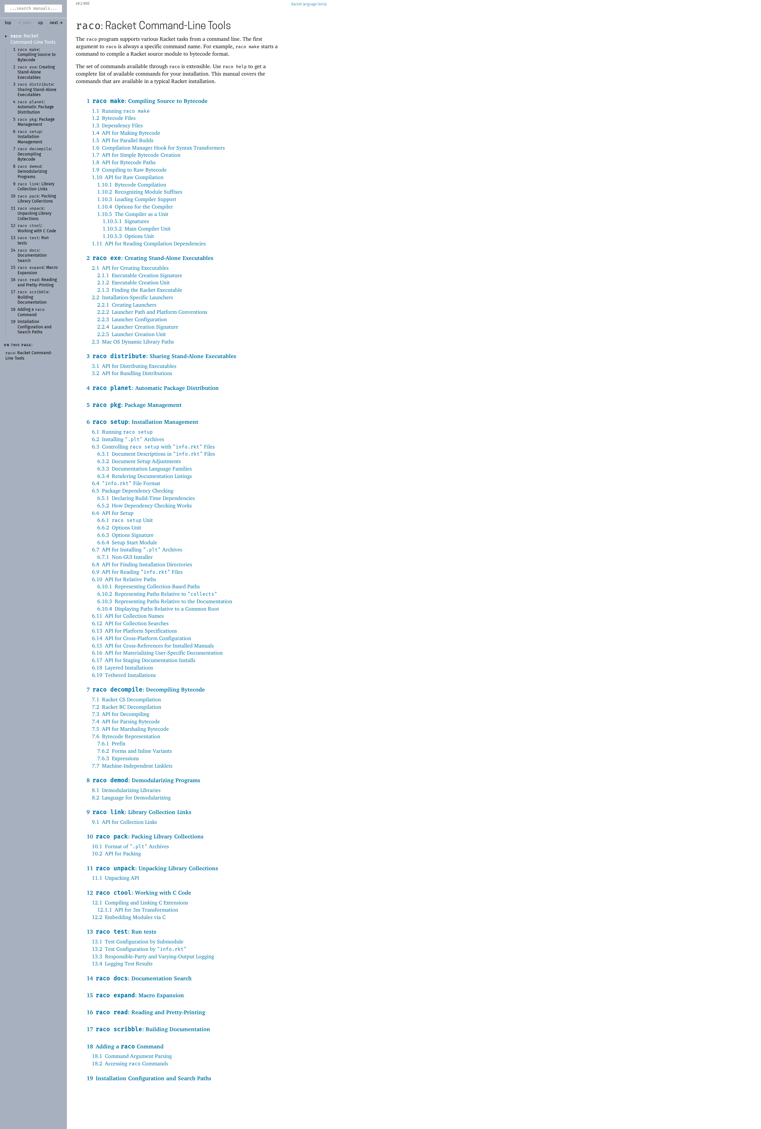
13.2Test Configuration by (139, 949)
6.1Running (122, 432)
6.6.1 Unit (125, 520)
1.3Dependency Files (117, 125)
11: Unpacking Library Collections (152, 868)
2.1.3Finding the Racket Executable (139, 290)
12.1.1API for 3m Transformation (137, 910)
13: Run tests (121, 931)
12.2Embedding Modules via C (129, 917)
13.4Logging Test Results (122, 963)
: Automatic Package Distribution (36, 107)
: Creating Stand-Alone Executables (36, 72)
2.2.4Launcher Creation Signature (137, 327)
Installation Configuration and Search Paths (34, 327)
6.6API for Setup (112, 513)
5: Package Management (134, 404)
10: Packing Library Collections (145, 836)
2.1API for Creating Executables (130, 268)
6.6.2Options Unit (119, 527)
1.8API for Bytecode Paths (123, 162)
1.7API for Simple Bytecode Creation (136, 155)
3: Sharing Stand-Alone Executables (161, 356)
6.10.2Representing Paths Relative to (157, 594)
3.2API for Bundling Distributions (132, 373)
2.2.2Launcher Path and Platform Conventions (152, 312)
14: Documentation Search (139, 978)
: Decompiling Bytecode (35, 154)
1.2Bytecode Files (114, 118)
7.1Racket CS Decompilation (126, 699)
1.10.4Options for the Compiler (135, 206)
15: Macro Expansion (135, 995)
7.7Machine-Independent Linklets (132, 766)
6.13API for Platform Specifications (134, 631)
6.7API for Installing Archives (137, 549)
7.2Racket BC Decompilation (126, 707)
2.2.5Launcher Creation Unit (131, 334)
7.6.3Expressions (118, 758)
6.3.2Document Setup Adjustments (139, 461)
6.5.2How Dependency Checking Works (144, 505)
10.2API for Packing (116, 853)
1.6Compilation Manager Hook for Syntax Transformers (158, 148)
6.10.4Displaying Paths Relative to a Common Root (158, 609)
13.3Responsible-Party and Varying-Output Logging (153, 956)
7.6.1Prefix (111, 743)
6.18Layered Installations (122, 667)
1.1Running (121, 111)
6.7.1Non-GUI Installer (125, 557)
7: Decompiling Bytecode (146, 689)
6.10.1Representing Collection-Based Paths (148, 586)
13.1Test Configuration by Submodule (137, 941)
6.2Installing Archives (128, 439)
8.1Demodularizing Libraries (126, 790)
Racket (296, 4)
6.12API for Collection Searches (130, 623)
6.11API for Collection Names (128, 616)
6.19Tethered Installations (124, 675)
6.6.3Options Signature (125, 535)
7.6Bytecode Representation (126, 736)
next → (56, 23)
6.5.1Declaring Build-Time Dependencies (146, 498)
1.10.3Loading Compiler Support (136, 199)
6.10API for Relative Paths (124, 579)
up (40, 23)
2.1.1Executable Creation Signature (139, 275)
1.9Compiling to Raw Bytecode (129, 170)
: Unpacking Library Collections (34, 213)
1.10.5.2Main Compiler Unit (137, 228)
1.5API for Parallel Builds (122, 140)
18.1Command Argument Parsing (132, 1056)
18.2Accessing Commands (130, 1063)
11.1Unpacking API (115, 878)
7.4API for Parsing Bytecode (126, 721)
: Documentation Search (32, 255)
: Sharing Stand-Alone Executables (37, 89)
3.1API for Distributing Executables (134, 366)
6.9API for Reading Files (137, 572)
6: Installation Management (142, 421)
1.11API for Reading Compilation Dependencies (149, 243)
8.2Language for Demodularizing (131, 797)
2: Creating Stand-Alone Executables (150, 257)
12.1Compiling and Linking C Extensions (140, 902)
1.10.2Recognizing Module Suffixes (139, 192)
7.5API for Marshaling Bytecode (130, 729)
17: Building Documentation (148, 1029)
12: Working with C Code (139, 892)
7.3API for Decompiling (120, 714)
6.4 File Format (126, 483)
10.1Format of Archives (130, 846)
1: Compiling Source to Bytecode (147, 100)
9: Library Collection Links (139, 812)
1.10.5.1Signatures (126, 221)
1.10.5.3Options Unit (128, 236)
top (8, 23)
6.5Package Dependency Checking (132, 490)
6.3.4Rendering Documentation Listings (144, 476)
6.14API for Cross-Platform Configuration (141, 638)
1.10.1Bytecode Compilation (131, 184)
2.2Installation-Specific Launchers (132, 297)
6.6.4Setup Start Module (127, 542)
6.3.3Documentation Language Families (144, 468)
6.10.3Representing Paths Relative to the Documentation (164, 601)
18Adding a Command (125, 1046)
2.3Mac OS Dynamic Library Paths (133, 341)
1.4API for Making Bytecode (126, 133)
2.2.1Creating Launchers (126, 305)
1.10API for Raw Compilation (127, 177)
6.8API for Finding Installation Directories (142, 564)
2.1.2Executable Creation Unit (133, 282)
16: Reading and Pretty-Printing (146, 1012)
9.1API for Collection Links (124, 822)
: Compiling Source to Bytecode (37, 55)
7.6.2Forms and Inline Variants (134, 751)
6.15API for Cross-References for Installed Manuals (153, 645)
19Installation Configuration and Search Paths (149, 1078)
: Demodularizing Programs (32, 171)
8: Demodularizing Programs (143, 780)
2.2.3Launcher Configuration (132, 319)
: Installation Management (30, 137)
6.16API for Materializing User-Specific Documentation (157, 653)
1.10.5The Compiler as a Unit (132, 214)
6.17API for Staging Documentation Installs (143, 660)
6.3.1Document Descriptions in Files (156, 454)
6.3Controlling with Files (153, 446)
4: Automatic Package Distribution (153, 387)
